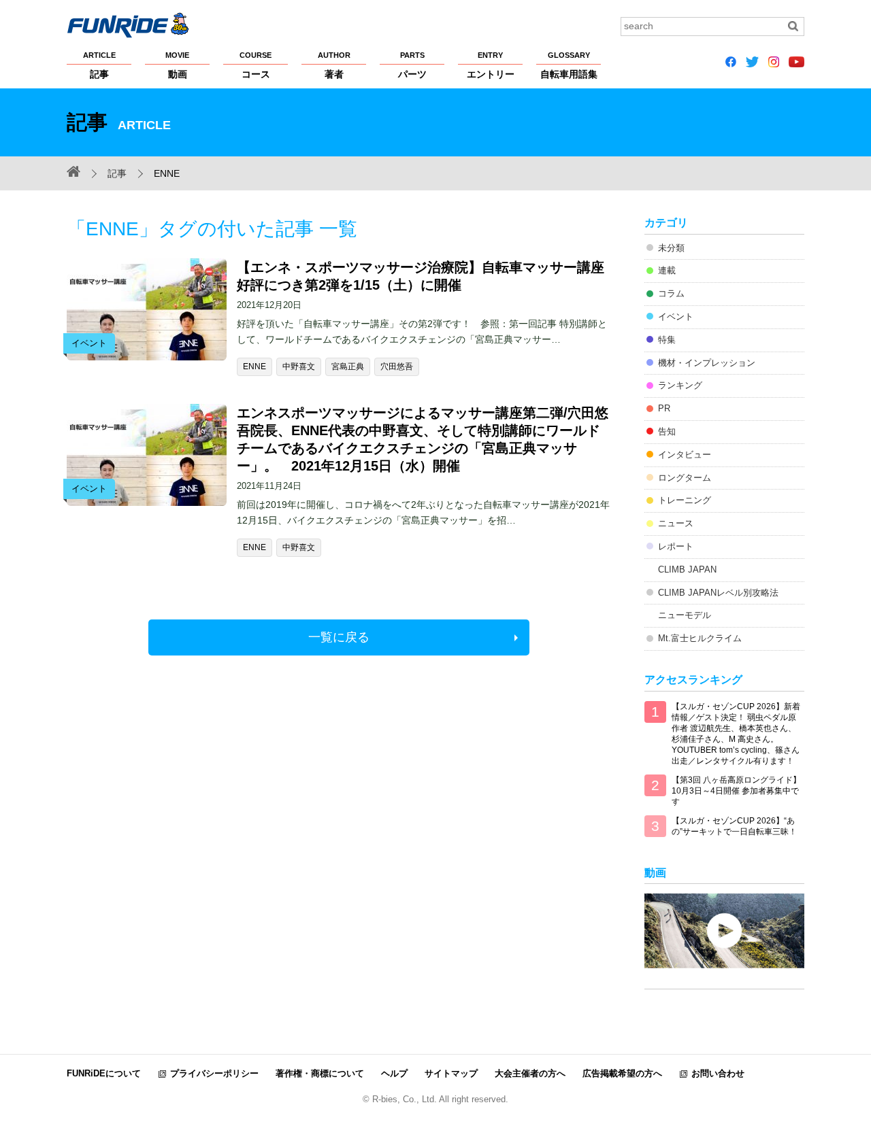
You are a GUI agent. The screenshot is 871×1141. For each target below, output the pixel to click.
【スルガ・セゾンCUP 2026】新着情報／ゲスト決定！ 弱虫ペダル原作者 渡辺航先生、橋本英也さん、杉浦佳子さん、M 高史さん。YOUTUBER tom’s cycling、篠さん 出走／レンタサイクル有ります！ (736, 734)
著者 (334, 65)
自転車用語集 (568, 65)
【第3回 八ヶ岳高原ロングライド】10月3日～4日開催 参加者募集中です (736, 790)
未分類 (671, 248)
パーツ (412, 65)
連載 (667, 270)
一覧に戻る (338, 637)
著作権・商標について (320, 1073)
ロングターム (684, 478)
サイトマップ (451, 1073)
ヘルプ (394, 1073)
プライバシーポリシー (214, 1073)
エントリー (490, 65)
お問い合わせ (717, 1073)
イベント (675, 316)
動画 (177, 65)
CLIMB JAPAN (687, 569)
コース (256, 65)
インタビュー (684, 454)
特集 (667, 340)
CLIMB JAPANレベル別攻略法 (718, 592)
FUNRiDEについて (104, 1073)
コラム (671, 293)
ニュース (675, 523)
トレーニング (684, 500)
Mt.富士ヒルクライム (700, 638)
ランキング (680, 385)
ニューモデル (684, 615)
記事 (99, 65)
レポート (675, 546)
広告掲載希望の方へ (622, 1073)
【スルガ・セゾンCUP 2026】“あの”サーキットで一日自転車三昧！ (734, 826)
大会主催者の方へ (530, 1073)
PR (664, 408)
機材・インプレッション (706, 363)
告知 (667, 431)
